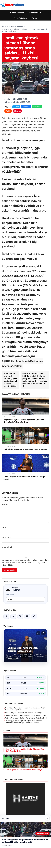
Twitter (16, 107)
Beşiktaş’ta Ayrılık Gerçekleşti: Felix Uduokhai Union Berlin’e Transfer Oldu (25, 709)
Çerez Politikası (20, 18)
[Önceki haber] (38, 633)
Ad (4, 527)
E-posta (6, 537)
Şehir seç (10, 594)
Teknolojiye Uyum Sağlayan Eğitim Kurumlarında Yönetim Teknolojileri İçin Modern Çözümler (23, 722)
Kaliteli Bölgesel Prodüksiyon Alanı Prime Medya (23, 712)
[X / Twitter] (13, 616)
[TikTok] (34, 616)
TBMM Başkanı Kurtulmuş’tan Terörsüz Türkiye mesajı (25, 715)
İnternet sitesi (8, 547)
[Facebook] (6, 616)
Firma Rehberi (35, 13)
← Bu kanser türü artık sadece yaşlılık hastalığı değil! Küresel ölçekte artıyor (10, 379)
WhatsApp (36, 107)
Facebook (26, 107)
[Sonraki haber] (43, 633)
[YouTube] (27, 616)
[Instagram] (20, 616)
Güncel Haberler (17, 13)
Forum (34, 18)
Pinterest (17, 111)
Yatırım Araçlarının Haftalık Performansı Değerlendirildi (26, 718)
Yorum (6, 504)
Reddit (8, 111)
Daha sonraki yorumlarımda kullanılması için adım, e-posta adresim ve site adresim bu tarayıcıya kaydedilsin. (25, 562)
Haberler (5, 26)
